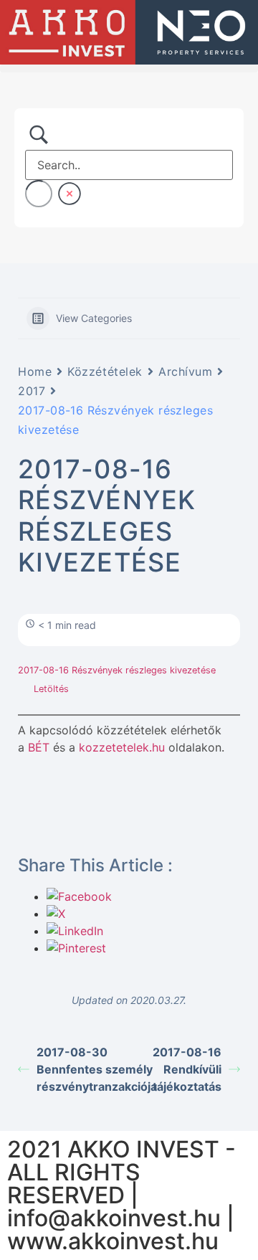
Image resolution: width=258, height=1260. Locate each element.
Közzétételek (105, 371)
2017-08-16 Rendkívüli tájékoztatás (187, 1069)
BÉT (38, 747)
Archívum (185, 371)
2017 (31, 391)
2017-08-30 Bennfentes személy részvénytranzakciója (83, 1069)
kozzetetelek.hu (122, 747)
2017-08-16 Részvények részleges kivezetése (117, 670)
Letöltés (51, 688)
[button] (129, 68)
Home (35, 371)
